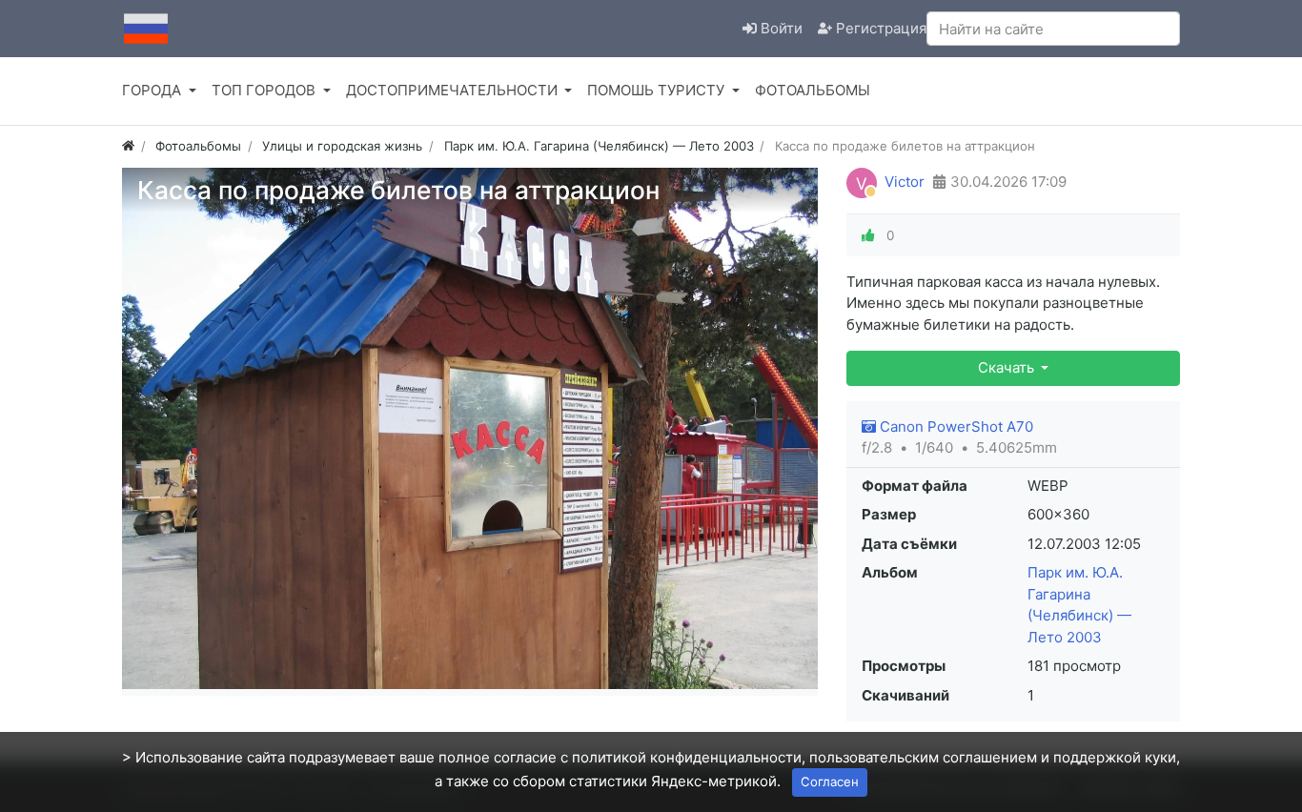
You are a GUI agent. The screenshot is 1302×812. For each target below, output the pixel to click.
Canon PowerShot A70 (954, 426)
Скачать (1008, 367)
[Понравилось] (868, 235)
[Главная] (128, 145)
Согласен (830, 781)
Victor (905, 182)
